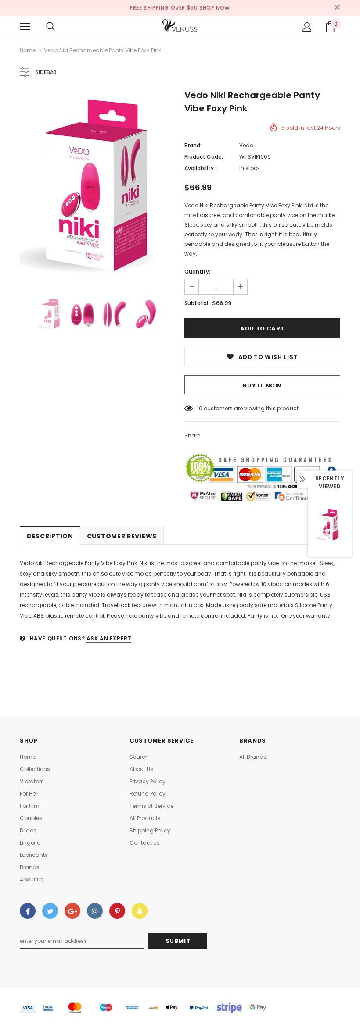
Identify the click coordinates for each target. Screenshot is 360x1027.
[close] (337, 8)
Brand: (193, 145)
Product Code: (203, 156)
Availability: (199, 168)
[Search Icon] (50, 26)
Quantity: (197, 271)
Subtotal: (196, 303)
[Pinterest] (117, 911)
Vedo (246, 145)
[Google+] (72, 911)
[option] (98, 188)
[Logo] (180, 26)
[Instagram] (95, 911)
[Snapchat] (140, 911)
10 (199, 408)
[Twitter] (50, 911)
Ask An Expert (109, 638)
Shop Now (214, 7)
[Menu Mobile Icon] (25, 26)
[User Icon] (307, 27)
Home (28, 50)
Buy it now (262, 385)
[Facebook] (28, 911)
